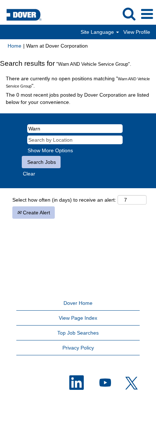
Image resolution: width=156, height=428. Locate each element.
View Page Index (78, 318)
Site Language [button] (98, 32)
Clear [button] (29, 174)
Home (14, 46)
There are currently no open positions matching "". (78, 82)
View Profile (136, 32)
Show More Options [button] (50, 150)
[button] (147, 14)
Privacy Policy (78, 348)
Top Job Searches (78, 333)
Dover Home (78, 303)
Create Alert (35, 212)
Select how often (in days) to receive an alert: (64, 200)
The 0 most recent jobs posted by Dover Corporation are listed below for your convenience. (77, 98)
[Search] (129, 14)
